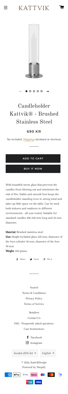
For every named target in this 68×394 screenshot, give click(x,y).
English (46, 353)
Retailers (34, 312)
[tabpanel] (34, 48)
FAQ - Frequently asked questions (34, 323)
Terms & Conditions (34, 293)
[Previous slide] (20, 91)
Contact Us (34, 318)
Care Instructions (34, 329)
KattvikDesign (39, 362)
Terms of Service (34, 304)
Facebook (36, 337)
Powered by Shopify (34, 367)
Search (34, 287)
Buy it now (33, 168)
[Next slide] (47, 91)
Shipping (28, 139)
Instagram (36, 343)
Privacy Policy (34, 298)
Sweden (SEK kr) (23, 353)
